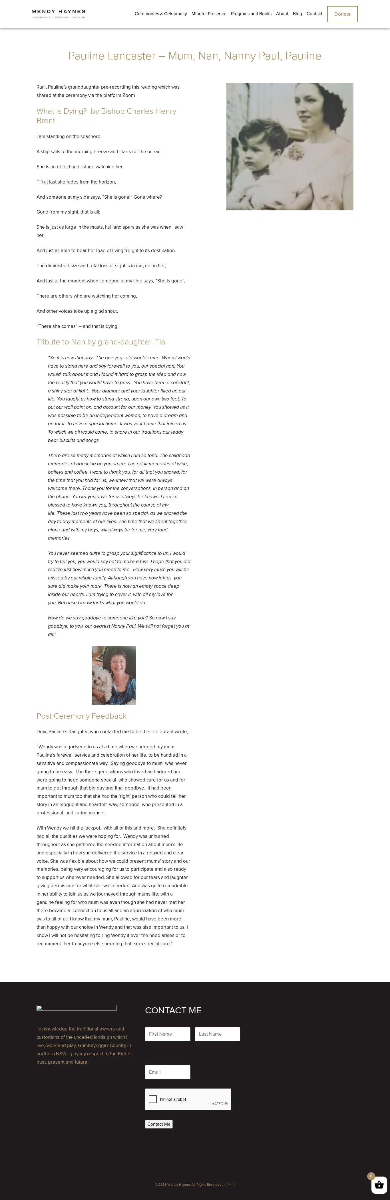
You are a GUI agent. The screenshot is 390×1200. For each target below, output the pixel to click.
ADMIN (229, 1185)
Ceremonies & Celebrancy (161, 14)
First (149, 1044)
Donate (342, 14)
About (282, 14)
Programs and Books (251, 14)
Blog (297, 14)
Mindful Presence (209, 14)
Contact (314, 14)
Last (199, 1044)
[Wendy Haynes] (58, 14)
